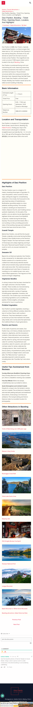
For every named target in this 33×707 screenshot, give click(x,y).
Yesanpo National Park (9, 564)
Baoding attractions (8, 613)
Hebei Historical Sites (21, 613)
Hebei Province (6, 128)
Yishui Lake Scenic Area (9, 496)
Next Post (16, 624)
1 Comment (5, 25)
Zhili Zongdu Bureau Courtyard (11, 541)
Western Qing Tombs (8, 451)
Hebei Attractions (15, 25)
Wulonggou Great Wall (9, 473)
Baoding (17, 62)
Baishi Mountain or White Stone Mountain (14, 609)
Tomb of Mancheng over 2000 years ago (14, 429)
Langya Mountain (7, 586)
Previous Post (16, 619)
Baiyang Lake (6, 519)
